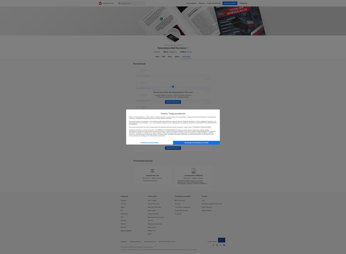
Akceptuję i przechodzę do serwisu (196, 142)
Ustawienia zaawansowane (149, 142)
